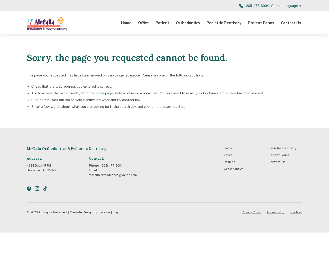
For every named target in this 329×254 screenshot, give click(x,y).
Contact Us (291, 22)
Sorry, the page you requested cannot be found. (127, 57)
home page (104, 93)
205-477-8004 (257, 6)
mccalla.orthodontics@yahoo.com (113, 175)
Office (143, 22)
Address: (34, 158)
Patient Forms (261, 22)
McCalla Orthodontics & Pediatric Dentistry (66, 148)
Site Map (296, 212)
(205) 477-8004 (111, 165)
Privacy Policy (251, 212)
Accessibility (275, 212)
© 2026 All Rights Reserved (47, 212)
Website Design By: (84, 212)
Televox (104, 212)
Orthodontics (188, 22)
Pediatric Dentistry (224, 22)
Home (126, 22)
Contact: (96, 158)
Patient (162, 22)
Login (116, 212)
